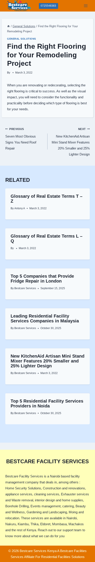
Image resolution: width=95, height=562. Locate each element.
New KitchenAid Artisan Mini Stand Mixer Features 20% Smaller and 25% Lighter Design (71, 142)
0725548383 (48, 5)
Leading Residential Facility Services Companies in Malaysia (45, 318)
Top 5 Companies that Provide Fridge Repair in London (42, 278)
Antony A (19, 208)
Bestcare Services (25, 288)
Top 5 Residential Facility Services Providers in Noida (47, 403)
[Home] (8, 26)
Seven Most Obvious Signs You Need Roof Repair (20, 139)
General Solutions (21, 38)
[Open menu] (86, 5)
